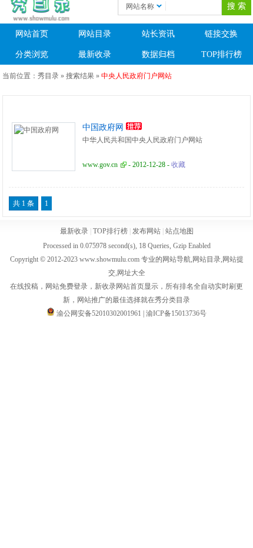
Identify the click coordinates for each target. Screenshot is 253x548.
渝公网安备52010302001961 (98, 313)
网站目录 (94, 33)
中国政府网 (103, 127)
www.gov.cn (100, 165)
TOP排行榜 (110, 231)
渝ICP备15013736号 (176, 313)
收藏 (178, 165)
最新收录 (94, 54)
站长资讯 (158, 33)
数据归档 (158, 54)
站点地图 (179, 231)
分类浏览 (31, 54)
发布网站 (146, 231)
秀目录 (48, 76)
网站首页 (31, 33)
